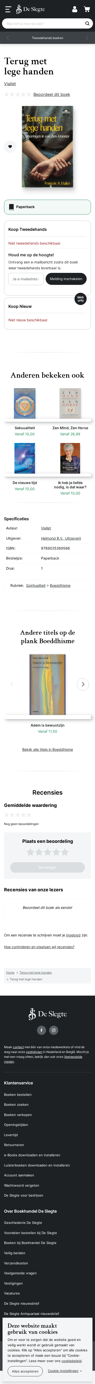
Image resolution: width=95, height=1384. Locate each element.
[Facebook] (41, 1030)
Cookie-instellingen (63, 1371)
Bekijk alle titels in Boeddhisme (47, 749)
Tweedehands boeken (47, 38)
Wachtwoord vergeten (21, 1185)
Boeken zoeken (16, 1104)
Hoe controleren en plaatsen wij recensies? (39, 947)
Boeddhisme (60, 585)
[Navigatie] (8, 9)
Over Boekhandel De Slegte (30, 1211)
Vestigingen (13, 1283)
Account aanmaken (19, 1175)
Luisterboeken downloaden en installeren (37, 1165)
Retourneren (14, 1145)
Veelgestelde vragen (20, 1273)
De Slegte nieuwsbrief (21, 1303)
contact (18, 1047)
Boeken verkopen (18, 1115)
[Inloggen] (75, 9)
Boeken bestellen (18, 1095)
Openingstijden (16, 1125)
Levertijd (11, 1135)
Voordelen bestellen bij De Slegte (30, 1233)
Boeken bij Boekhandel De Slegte (30, 1243)
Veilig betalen (14, 1253)
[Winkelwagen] (87, 9)
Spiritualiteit (36, 585)
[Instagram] (54, 1030)
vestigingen (34, 1052)
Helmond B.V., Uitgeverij (61, 538)
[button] (8, 38)
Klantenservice (18, 1082)
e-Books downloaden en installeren (32, 1155)
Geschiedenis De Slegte (23, 1223)
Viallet (10, 83)
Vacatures (12, 1293)
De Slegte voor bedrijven (23, 1195)
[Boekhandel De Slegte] (30, 9)
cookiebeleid (72, 1361)
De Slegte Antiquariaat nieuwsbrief (31, 1314)
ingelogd (73, 935)
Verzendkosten (16, 1263)
